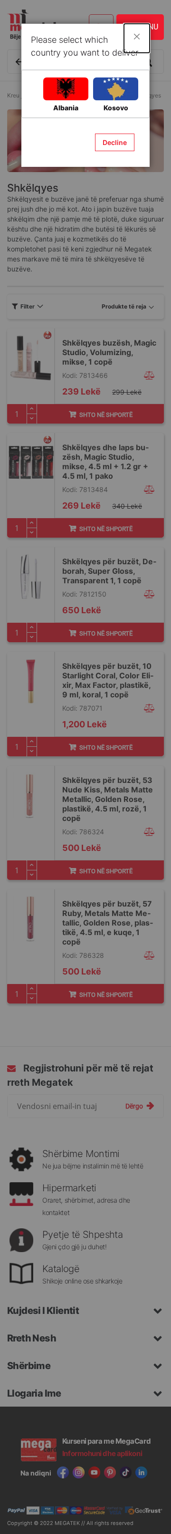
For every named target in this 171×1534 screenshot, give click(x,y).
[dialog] (85, 767)
